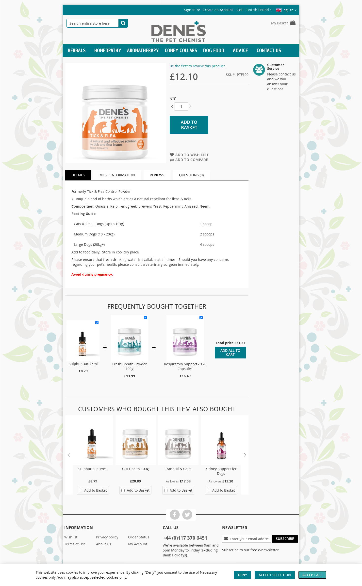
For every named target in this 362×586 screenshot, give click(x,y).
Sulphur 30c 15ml (83, 363)
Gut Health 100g (135, 468)
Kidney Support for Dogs (221, 471)
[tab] (78, 175)
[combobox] (92, 23)
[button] (254, 9)
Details (78, 175)
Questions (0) (191, 175)
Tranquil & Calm (178, 468)
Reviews (157, 175)
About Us (103, 544)
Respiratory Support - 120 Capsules (185, 366)
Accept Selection (275, 574)
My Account (137, 544)
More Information (117, 175)
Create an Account (218, 9)
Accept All (312, 574)
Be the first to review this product (197, 66)
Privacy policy (107, 537)
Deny (242, 574)
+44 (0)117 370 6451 (185, 538)
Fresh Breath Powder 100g (129, 366)
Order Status (138, 537)
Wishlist (70, 537)
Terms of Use (75, 544)
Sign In (190, 9)
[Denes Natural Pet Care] (178, 32)
